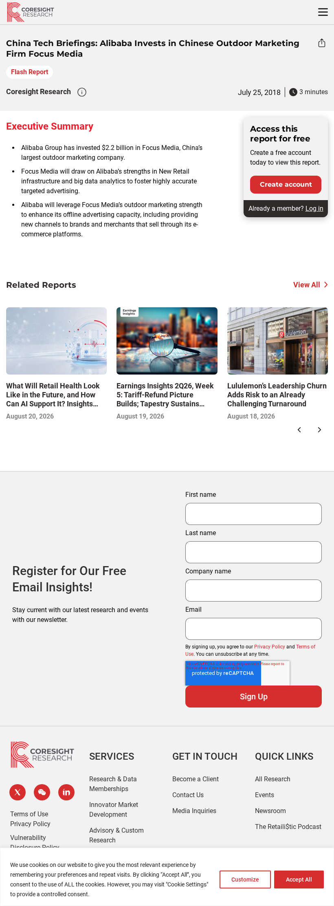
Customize (245, 879)
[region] (167, 877)
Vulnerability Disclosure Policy (34, 842)
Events (264, 795)
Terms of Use (29, 814)
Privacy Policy (269, 647)
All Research (272, 779)
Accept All (299, 879)
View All (306, 284)
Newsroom (270, 811)
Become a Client (195, 779)
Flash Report (29, 72)
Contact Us (188, 795)
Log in (314, 208)
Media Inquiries (194, 811)
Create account (286, 184)
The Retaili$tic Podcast (288, 827)
